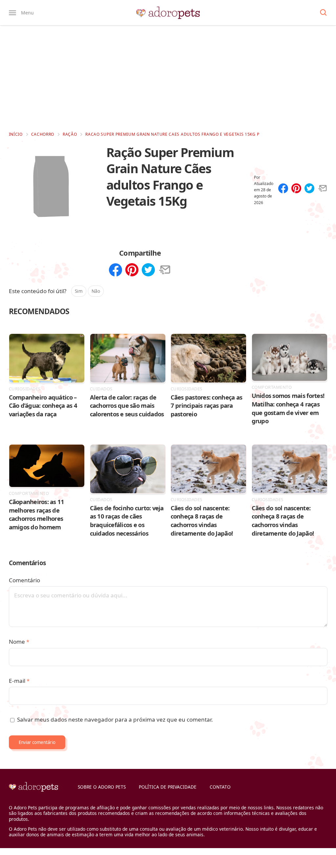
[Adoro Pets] (168, 13)
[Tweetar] (309, 189)
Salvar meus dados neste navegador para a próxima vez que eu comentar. (115, 719)
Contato (220, 787)
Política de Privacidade (168, 787)
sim (79, 291)
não (96, 291)
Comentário (24, 580)
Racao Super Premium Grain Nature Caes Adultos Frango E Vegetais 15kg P (172, 134)
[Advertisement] (168, 78)
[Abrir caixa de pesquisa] (323, 12)
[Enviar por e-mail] (322, 189)
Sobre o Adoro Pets (102, 787)
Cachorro (42, 134)
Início (16, 134)
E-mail (19, 680)
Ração (70, 134)
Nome (19, 641)
